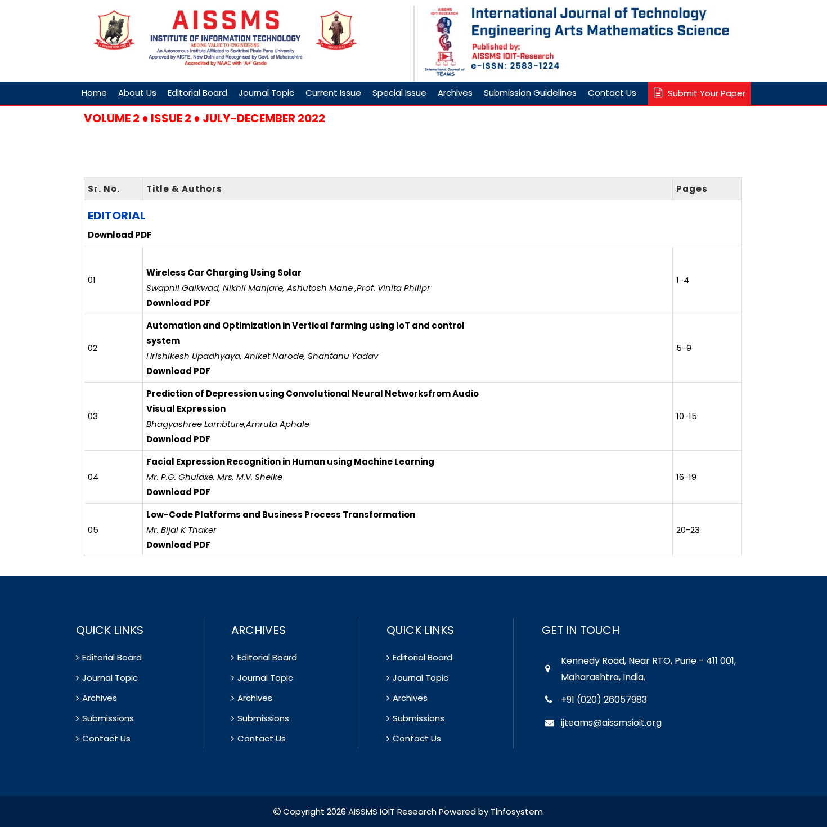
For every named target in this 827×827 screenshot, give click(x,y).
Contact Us (612, 92)
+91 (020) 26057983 (604, 699)
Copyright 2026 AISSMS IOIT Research (359, 811)
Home (94, 92)
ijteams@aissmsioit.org (611, 722)
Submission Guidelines (530, 92)
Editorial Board (197, 92)
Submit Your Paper (706, 93)
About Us (137, 92)
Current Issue (333, 92)
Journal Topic (266, 92)
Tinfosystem (517, 811)
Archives (455, 92)
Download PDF (120, 235)
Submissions (108, 718)
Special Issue (399, 92)
